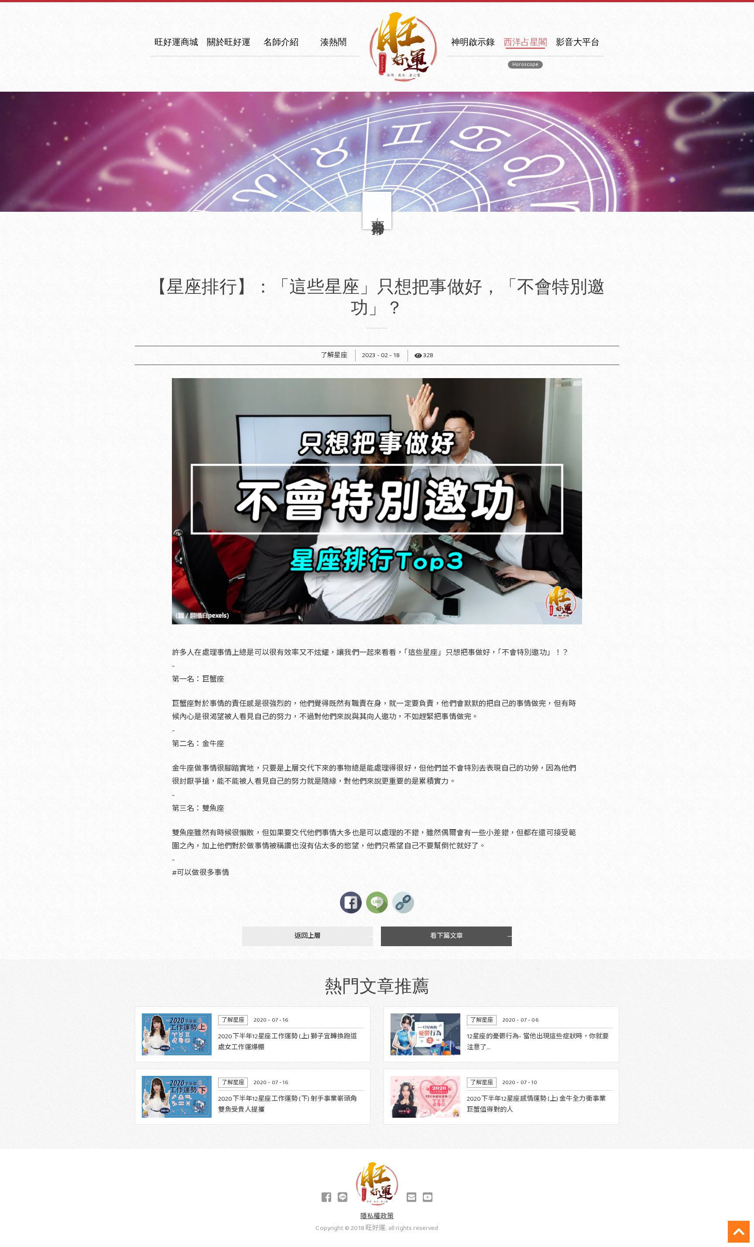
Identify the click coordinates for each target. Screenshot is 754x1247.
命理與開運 (473, 94)
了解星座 (525, 60)
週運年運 (525, 128)
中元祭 (333, 60)
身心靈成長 (333, 77)
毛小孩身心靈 (333, 94)
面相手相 (473, 128)
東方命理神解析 (578, 94)
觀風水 (472, 196)
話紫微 (472, 145)
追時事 (472, 77)
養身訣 (472, 213)
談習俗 (472, 60)
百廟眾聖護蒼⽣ (333, 162)
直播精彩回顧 (473, 230)
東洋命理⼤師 (281, 60)
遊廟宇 (472, 179)
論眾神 (472, 162)
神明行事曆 (333, 128)
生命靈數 (525, 77)
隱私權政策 (377, 1216)
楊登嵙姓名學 (473, 111)
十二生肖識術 (333, 145)
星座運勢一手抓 (578, 60)
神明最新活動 (333, 111)
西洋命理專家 (281, 77)
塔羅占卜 (525, 111)
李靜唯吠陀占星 (525, 94)
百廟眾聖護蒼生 (578, 77)
